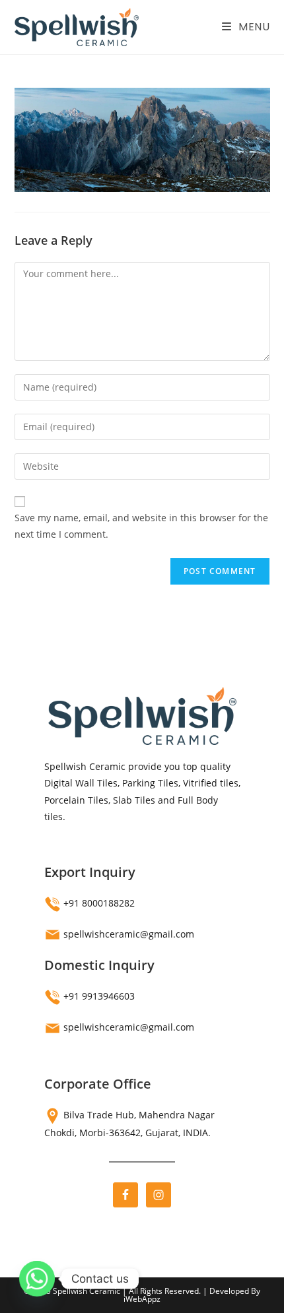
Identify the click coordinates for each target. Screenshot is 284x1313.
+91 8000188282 (99, 903)
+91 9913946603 (99, 996)
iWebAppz (142, 1298)
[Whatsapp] (37, 1279)
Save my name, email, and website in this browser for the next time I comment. (141, 525)
